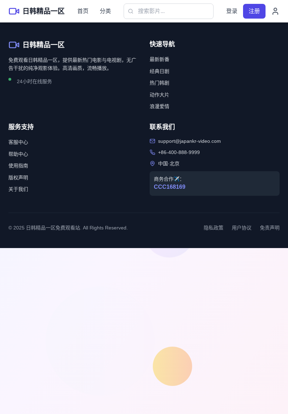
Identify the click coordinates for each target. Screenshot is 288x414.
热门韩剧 (159, 83)
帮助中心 (18, 154)
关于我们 (18, 189)
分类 (105, 11)
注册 (254, 11)
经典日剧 (159, 71)
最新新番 (159, 59)
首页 (83, 11)
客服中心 (18, 142)
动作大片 (159, 95)
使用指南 (18, 165)
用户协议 (241, 228)
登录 (231, 11)
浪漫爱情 (159, 106)
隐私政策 (213, 228)
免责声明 (270, 228)
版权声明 (18, 177)
